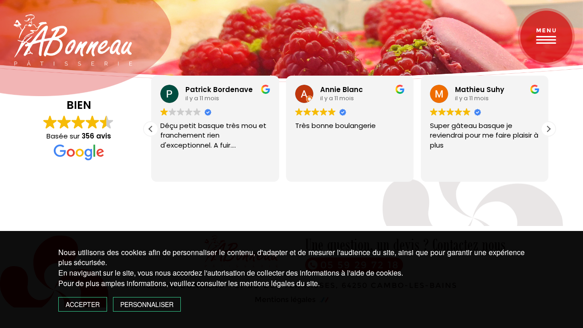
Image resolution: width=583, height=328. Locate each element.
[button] (548, 129)
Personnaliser (147, 304)
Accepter (83, 304)
